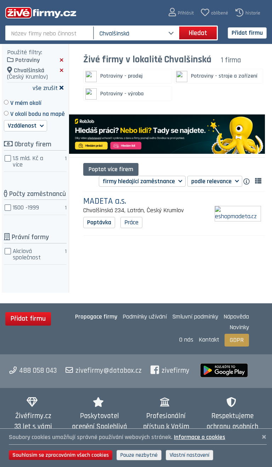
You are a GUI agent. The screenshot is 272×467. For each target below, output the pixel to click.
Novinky (239, 327)
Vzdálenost (23, 126)
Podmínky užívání (145, 317)
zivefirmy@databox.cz (108, 370)
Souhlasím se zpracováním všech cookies (60, 455)
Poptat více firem (111, 169)
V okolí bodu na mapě (37, 114)
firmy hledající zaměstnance (139, 181)
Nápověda (236, 317)
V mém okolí (25, 103)
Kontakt (209, 340)
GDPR (237, 340)
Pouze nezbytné (139, 455)
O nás (186, 340)
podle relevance (212, 181)
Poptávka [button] (99, 222)
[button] (181, 13)
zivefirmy (175, 370)
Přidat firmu (247, 33)
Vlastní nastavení (189, 455)
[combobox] (50, 33)
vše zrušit (45, 87)
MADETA (104, 201)
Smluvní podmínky (195, 317)
